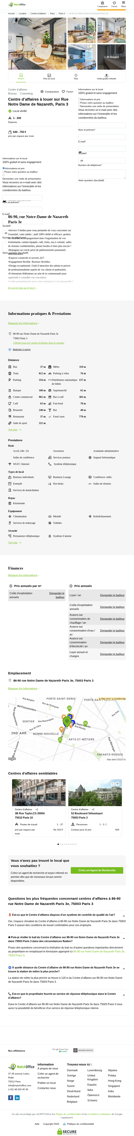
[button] (55, 783)
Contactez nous (47, 1088)
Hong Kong (114, 1080)
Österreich (93, 1095)
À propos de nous (48, 1068)
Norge (70, 1080)
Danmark (72, 1070)
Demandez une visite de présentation (99, 106)
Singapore (114, 1086)
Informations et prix (90, 99)
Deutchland (73, 1091)
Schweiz (92, 1100)
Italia (90, 1090)
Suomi (71, 1086)
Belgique (72, 1101)
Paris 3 (62, 14)
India (111, 1091)
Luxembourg (94, 1070)
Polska (112, 1075)
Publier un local (47, 1083)
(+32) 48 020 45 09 (18, 1089)
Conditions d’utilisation (99, 1114)
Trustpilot (83, 154)
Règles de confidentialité (68, 1114)
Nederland (73, 1096)
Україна (112, 1070)
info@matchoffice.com (19, 1085)
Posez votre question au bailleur (97, 102)
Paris (52, 14)
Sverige (71, 1075)
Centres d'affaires (38, 14)
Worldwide (114, 1096)
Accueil (11, 14)
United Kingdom (92, 1077)
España (91, 1084)
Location (22, 14)
